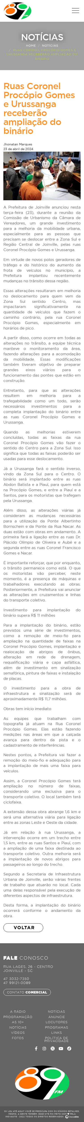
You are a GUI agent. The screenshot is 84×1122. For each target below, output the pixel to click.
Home (31, 45)
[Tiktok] (69, 1048)
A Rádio (18, 1011)
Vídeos (18, 1032)
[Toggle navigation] (75, 10)
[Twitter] (52, 1048)
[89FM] (17, 10)
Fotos (18, 1038)
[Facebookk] (36, 1048)
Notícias (50, 45)
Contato (27, 992)
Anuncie (56, 1017)
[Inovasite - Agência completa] (71, 1117)
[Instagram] (44, 1048)
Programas (56, 1027)
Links (56, 1032)
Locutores (57, 1022)
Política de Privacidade (56, 1040)
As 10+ (18, 1022)
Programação (17, 1017)
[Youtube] (61, 1048)
